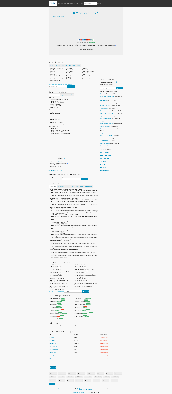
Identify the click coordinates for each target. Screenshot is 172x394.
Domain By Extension (71, 3)
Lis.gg (101, 121)
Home (54, 16)
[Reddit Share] (91, 39)
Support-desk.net (104, 116)
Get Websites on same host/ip (55, 179)
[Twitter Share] (83, 39)
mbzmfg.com (52, 340)
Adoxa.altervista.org (105, 143)
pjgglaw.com (52, 358)
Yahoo (58, 65)
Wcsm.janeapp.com (61, 16)
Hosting (77, 3)
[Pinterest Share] (87, 39)
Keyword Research (62, 3)
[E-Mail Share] (93, 39)
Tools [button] (82, 3)
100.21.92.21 (60, 161)
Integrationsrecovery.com (106, 133)
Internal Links (53, 186)
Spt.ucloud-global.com (105, 105)
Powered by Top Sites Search (79, 392)
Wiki (79, 65)
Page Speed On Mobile (77, 186)
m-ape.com (52, 337)
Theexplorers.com (104, 108)
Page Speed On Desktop (64, 186)
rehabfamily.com (53, 361)
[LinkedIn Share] (85, 39)
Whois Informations (54, 95)
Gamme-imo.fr (103, 100)
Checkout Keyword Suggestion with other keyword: (60, 84)
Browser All (53, 367)
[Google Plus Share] (81, 39)
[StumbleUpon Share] (89, 39)
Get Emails (120, 88)
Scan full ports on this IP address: (56, 291)
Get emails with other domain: (107, 86)
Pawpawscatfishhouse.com (106, 123)
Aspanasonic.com (104, 140)
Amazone (72, 65)
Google (65, 65)
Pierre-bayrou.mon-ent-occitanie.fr (108, 128)
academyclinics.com (54, 349)
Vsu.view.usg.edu (104, 145)
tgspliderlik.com (53, 343)
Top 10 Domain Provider (67, 95)
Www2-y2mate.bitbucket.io (106, 113)
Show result (71, 86)
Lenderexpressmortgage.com (107, 96)
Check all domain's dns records (55, 170)
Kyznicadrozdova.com (105, 103)
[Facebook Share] (79, 39)
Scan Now (84, 179)
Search (99, 3)
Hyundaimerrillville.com (105, 118)
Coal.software (103, 138)
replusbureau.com (53, 352)
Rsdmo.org (102, 93)
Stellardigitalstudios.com (106, 110)
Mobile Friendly (88, 186)
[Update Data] (67, 92)
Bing (52, 65)
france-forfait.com (53, 346)
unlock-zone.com (53, 364)
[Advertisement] (86, 28)
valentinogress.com (54, 355)
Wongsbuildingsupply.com (106, 135)
